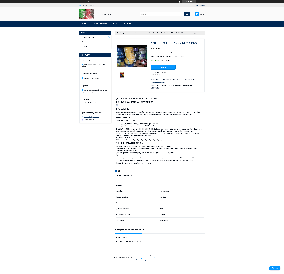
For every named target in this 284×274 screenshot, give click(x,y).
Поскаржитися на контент (145, 258)
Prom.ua (152, 256)
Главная (85, 24)
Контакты (126, 24)
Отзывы (84, 46)
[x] (119, 171)
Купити (163, 67)
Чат (276, 268)
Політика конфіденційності (162, 258)
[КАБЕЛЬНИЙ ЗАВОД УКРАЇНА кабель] (86, 18)
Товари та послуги (126, 33)
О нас (115, 24)
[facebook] (116, 171)
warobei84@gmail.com (91, 117)
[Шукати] (187, 14)
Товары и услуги (100, 24)
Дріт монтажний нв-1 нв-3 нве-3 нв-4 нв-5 (150, 33)
